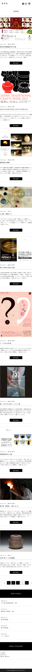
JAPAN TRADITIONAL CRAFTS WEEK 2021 (14, 109)
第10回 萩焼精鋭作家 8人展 (8, 47)
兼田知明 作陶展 (5, 162)
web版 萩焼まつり (6, 214)
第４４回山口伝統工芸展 (7, 267)
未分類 (2, 653)
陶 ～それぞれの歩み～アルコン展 (10, 404)
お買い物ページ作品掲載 (7, 558)
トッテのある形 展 (5, 343)
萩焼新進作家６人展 (6, 454)
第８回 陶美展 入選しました (9, 506)
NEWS (2, 654)
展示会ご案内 (3, 656)
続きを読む (16, 63)
